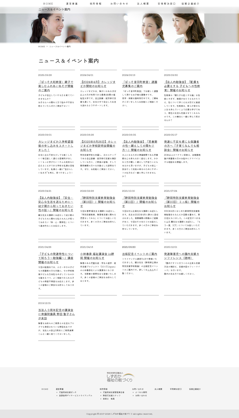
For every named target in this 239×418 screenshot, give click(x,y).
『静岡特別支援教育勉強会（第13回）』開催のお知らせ (97, 201)
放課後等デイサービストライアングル (75, 395)
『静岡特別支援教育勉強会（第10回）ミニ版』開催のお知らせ (181, 201)
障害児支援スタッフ (111, 395)
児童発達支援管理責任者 (113, 392)
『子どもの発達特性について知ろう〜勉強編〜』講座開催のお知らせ (55, 258)
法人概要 (143, 3)
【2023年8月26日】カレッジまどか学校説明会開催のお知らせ (98, 145)
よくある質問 (141, 392)
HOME (48, 3)
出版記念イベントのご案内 (139, 254)
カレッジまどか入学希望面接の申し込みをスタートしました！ (55, 145)
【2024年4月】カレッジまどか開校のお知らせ (98, 84)
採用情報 (96, 3)
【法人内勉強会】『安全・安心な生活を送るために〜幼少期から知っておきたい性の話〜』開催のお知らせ (55, 203)
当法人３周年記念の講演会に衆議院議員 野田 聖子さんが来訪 (56, 314)
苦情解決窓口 (167, 3)
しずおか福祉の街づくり (122, 413)
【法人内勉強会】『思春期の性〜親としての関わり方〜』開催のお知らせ (139, 145)
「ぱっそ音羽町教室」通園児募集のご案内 (139, 84)
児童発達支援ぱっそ (68, 392)
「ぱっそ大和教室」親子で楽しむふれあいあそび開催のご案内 (55, 86)
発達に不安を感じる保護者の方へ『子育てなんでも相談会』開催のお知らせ (181, 145)
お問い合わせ (119, 3)
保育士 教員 (109, 398)
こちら (150, 269)
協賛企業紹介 (190, 3)
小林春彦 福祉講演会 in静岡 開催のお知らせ (97, 256)
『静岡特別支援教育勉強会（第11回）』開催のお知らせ (139, 201)
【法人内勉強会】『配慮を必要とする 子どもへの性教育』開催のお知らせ (182, 86)
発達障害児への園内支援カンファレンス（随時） (181, 256)
